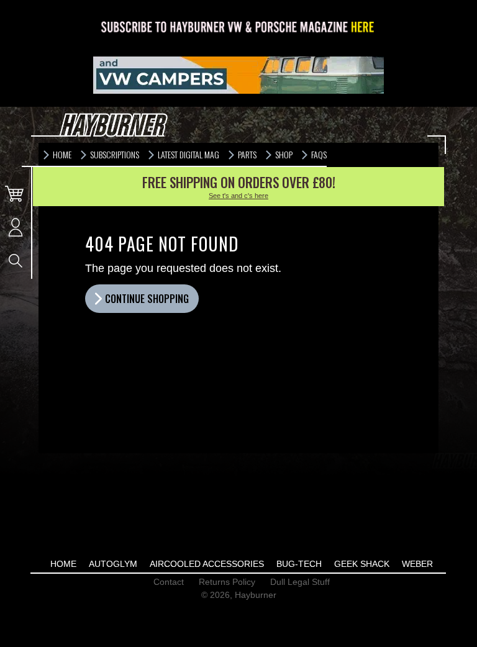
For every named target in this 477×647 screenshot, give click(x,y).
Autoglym (113, 564)
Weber (417, 564)
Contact (168, 582)
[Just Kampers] (238, 75)
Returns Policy (227, 582)
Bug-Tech (299, 564)
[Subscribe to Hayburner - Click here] (238, 28)
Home (63, 564)
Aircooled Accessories (207, 564)
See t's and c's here (238, 195)
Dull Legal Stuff (300, 582)
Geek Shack (361, 564)
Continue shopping (147, 298)
